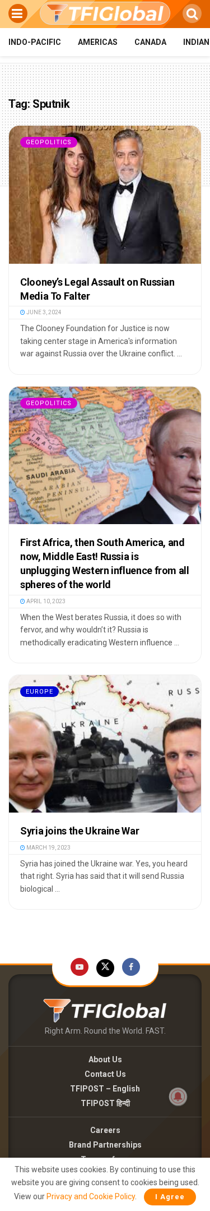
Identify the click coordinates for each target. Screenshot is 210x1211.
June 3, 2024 (43, 312)
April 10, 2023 (45, 601)
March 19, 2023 (48, 848)
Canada (150, 42)
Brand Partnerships (105, 1144)
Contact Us (105, 1074)
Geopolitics (49, 142)
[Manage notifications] (178, 1097)
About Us (105, 1059)
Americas (98, 42)
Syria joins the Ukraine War (79, 831)
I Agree (170, 1196)
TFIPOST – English (105, 1088)
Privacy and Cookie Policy (90, 1196)
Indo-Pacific (34, 42)
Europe (39, 691)
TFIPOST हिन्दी (105, 1103)
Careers (105, 1130)
